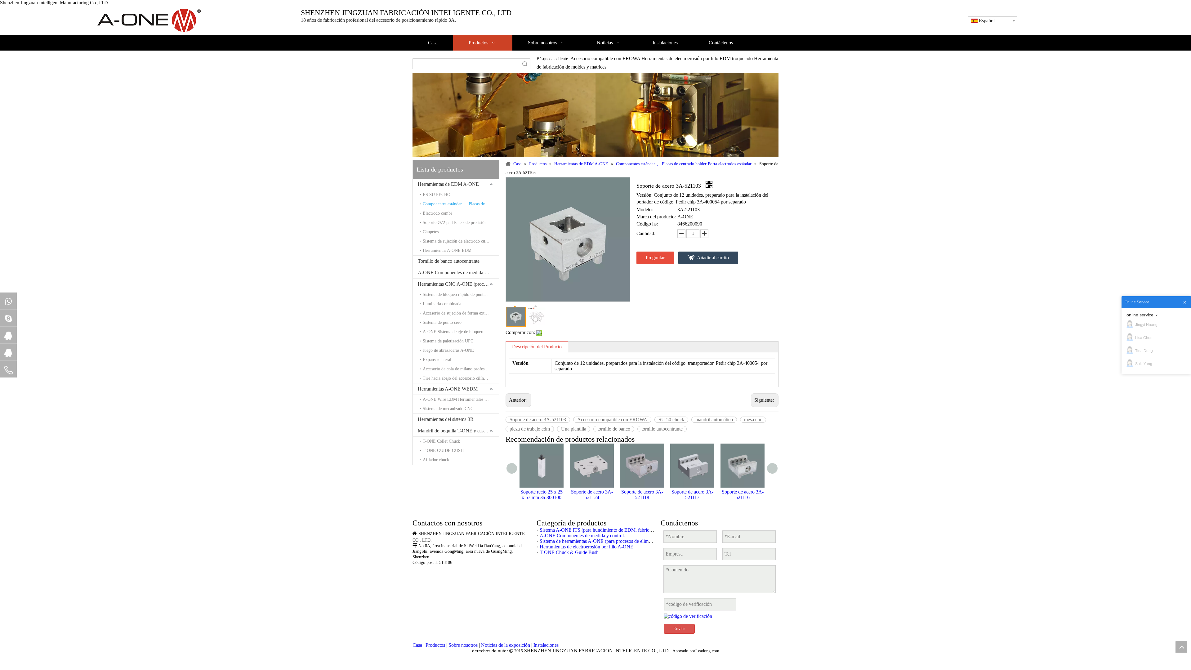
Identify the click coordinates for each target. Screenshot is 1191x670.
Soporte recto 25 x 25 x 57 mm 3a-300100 (541, 494)
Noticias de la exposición (505, 645)
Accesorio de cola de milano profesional (458, 369)
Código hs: (647, 223)
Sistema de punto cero (442, 322)
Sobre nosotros (463, 645)
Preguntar (655, 257)
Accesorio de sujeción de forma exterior (458, 313)
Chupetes (431, 232)
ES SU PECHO (436, 194)
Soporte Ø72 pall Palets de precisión (455, 222)
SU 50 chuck (671, 419)
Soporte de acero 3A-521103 (538, 419)
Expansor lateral (437, 359)
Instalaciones (546, 645)
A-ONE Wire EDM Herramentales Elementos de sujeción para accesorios (461, 399)
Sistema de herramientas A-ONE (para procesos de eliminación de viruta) (611, 541)
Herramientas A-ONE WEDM (448, 388)
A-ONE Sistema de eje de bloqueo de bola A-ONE (461, 331)
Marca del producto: (656, 216)
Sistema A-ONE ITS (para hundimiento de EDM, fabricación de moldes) (611, 530)
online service (1139, 314)
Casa (417, 645)
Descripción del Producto (537, 346)
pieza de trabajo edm (530, 428)
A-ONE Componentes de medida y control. (458, 272)
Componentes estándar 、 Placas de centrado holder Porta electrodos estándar (461, 204)
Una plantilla (573, 428)
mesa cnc (753, 419)
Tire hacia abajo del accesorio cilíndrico (458, 378)
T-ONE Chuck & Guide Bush (569, 552)
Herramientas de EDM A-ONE (448, 184)
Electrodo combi (437, 213)
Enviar (679, 628)
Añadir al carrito (713, 257)
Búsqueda (525, 64)
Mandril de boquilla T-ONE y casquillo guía (458, 430)
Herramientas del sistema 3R (446, 419)
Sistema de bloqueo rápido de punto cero (458, 294)
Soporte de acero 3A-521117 (692, 494)
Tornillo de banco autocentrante (449, 261)
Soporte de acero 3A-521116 (743, 494)
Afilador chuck (436, 460)
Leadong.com (707, 651)
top (1181, 647)
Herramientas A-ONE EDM (447, 250)
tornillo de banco (613, 428)
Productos (435, 645)
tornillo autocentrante (662, 428)
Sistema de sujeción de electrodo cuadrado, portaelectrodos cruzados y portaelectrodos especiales (461, 241)
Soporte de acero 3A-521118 (642, 494)
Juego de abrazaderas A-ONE (448, 350)
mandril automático (714, 419)
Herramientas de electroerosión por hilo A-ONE (586, 546)
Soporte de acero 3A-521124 (592, 494)
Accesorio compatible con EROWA (612, 419)
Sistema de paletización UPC (448, 341)
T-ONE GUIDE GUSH (443, 450)
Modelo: (644, 209)
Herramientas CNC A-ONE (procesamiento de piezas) (458, 284)
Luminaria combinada (442, 304)
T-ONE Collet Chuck (441, 441)
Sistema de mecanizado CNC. (449, 408)
